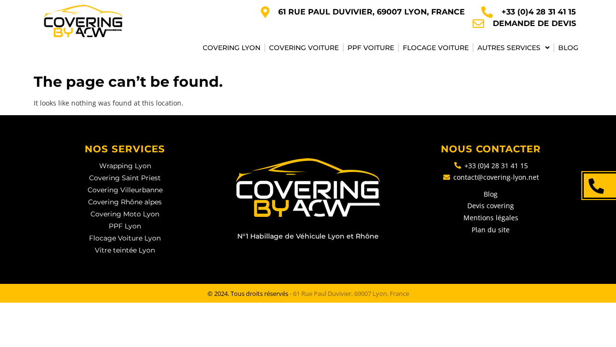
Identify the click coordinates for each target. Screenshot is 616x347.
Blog (568, 47)
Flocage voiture (436, 47)
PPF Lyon (125, 226)
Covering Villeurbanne (125, 190)
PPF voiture (370, 47)
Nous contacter (491, 149)
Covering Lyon (231, 47)
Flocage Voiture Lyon (125, 238)
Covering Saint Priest (125, 178)
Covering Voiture (304, 47)
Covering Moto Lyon (124, 214)
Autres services (508, 47)
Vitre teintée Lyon (125, 250)
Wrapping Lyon (125, 165)
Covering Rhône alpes (125, 202)
